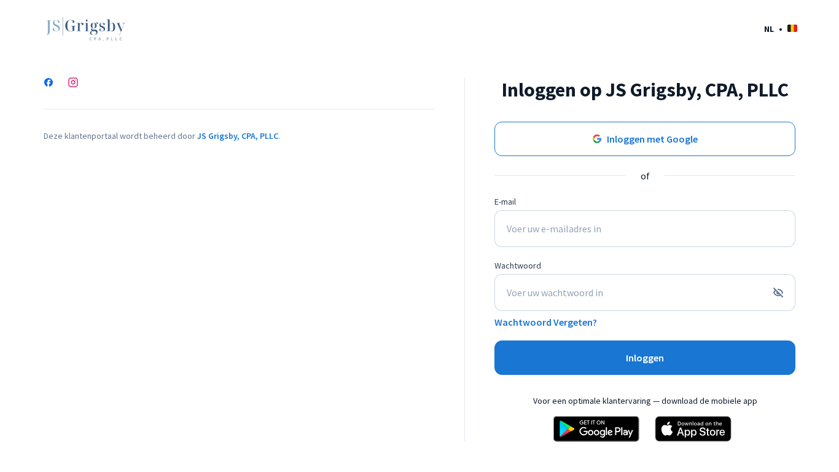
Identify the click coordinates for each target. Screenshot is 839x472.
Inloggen (645, 358)
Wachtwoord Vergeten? (545, 322)
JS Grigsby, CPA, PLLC (237, 136)
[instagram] (73, 83)
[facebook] (48, 83)
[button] (780, 28)
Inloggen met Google (652, 139)
